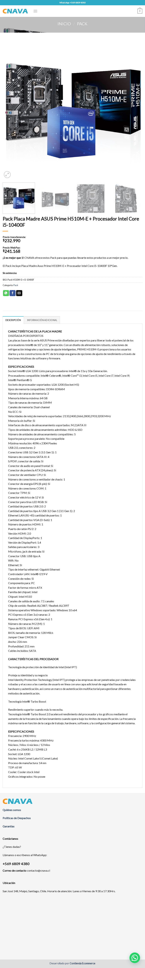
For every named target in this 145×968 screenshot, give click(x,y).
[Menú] (35, 11)
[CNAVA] (15, 11)
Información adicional (42, 320)
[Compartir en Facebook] (13, 293)
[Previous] (10, 109)
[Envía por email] (19, 293)
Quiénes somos (12, 809)
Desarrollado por (72, 963)
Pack (82, 23)
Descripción (13, 320)
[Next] (135, 109)
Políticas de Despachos (17, 818)
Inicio (64, 23)
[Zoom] (7, 174)
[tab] (13, 320)
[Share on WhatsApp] (6, 293)
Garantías (8, 826)
